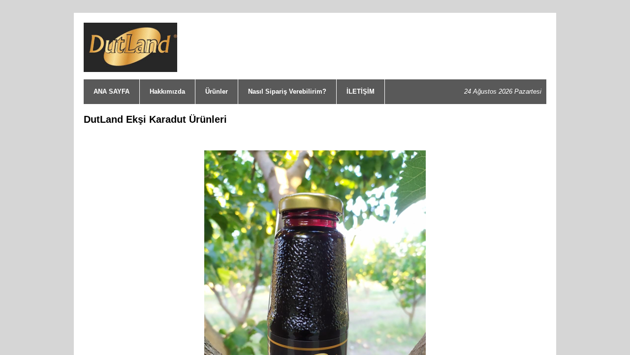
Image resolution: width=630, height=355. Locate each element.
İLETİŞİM (360, 91)
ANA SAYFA (111, 91)
